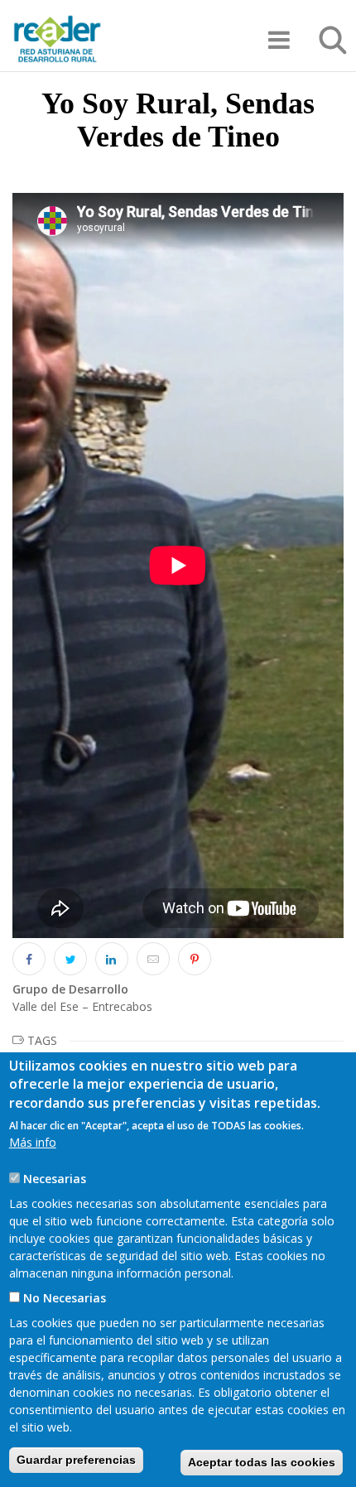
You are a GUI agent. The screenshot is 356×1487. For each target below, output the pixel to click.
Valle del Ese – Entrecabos (82, 1006)
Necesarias (54, 1178)
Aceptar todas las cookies (261, 1462)
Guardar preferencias (76, 1459)
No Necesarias (64, 1298)
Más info (32, 1142)
